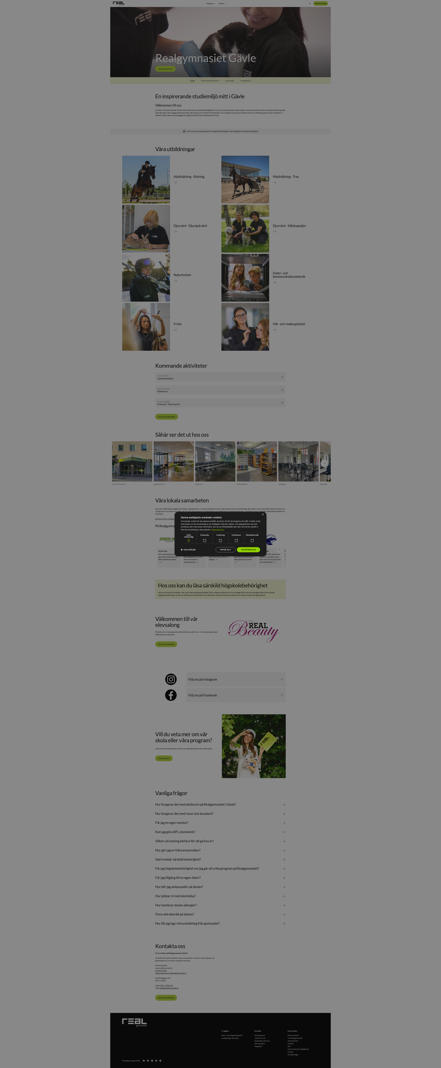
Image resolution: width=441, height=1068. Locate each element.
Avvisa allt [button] (225, 550)
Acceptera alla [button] (248, 550)
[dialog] (220, 534)
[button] (188, 549)
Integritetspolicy (217, 529)
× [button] (263, 514)
